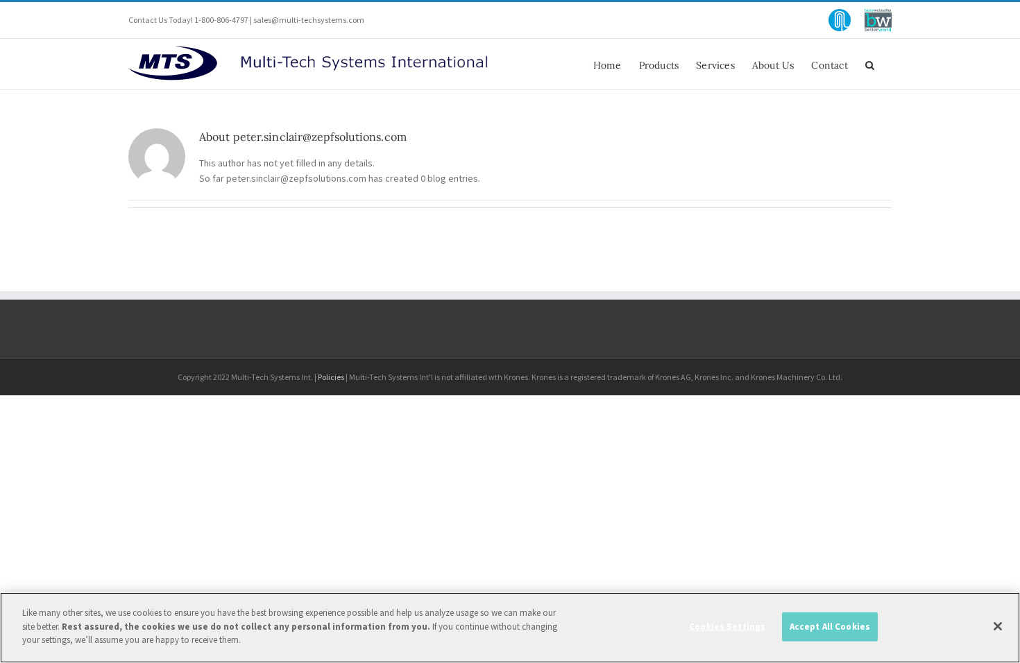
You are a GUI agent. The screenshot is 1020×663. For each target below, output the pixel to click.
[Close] (998, 626)
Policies (331, 377)
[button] (869, 64)
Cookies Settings (727, 626)
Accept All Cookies (830, 626)
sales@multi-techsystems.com (308, 20)
